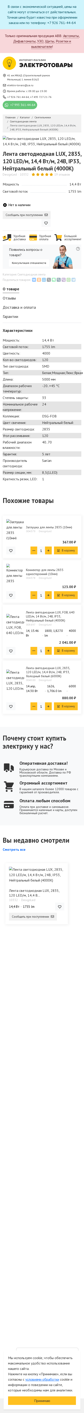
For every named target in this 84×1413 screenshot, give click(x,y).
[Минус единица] (33, 550)
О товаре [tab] (11, 288)
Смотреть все (14, 849)
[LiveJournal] (59, 280)
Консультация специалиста (29, 263)
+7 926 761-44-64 (18, 97)
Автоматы (71, 35)
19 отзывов (62, 174)
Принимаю (42, 1400)
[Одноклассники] (39, 280)
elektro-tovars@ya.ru (20, 85)
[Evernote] (54, 280)
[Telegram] (73, 280)
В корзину (68, 550)
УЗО (40, 41)
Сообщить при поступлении (25, 215)
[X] (49, 280)
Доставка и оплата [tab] (19, 307)
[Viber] (64, 280)
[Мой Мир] (44, 280)
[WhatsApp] (69, 280)
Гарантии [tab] (10, 316)
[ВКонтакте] (34, 280)
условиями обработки (42, 1379)
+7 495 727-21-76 (41, 97)
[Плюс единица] (48, 550)
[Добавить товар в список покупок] (46, 223)
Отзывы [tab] (9, 298)
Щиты (49, 41)
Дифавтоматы (24, 41)
